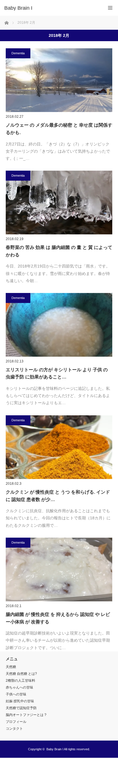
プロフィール (16, 722)
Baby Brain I (54, 749)
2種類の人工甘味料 (20, 681)
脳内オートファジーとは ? (26, 715)
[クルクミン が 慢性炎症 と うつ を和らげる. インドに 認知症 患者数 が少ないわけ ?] (59, 447)
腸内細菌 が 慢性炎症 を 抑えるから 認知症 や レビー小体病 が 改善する (58, 618)
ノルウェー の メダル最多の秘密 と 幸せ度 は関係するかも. (59, 129)
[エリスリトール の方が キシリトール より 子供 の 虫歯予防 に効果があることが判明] (59, 325)
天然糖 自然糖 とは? (21, 674)
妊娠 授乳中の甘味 (20, 701)
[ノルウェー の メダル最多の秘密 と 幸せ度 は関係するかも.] (59, 80)
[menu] (110, 8)
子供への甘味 (16, 694)
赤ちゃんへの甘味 (19, 687)
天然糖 (11, 667)
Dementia (18, 53)
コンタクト (14, 729)
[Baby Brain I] (50, 8)
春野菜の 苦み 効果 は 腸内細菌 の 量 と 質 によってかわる (59, 251)
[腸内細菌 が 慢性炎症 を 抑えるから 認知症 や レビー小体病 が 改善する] (59, 569)
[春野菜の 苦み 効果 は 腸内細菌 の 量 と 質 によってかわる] (59, 202)
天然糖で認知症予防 (21, 708)
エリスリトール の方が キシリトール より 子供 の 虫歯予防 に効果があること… (57, 373)
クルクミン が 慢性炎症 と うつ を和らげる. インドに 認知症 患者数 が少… (58, 496)
